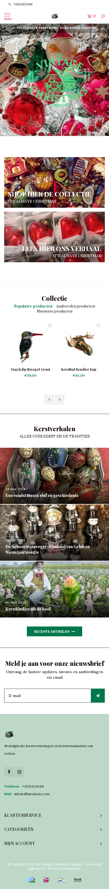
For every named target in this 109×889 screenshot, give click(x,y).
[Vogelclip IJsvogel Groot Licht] (30, 345)
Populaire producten (33, 306)
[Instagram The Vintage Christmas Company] (19, 772)
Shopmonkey (72, 868)
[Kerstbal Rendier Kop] (78, 345)
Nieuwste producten (54, 311)
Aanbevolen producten (75, 306)
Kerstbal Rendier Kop (78, 369)
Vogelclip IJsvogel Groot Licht (30, 369)
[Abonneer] (98, 696)
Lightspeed (36, 868)
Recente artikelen (52, 631)
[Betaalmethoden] (31, 880)
